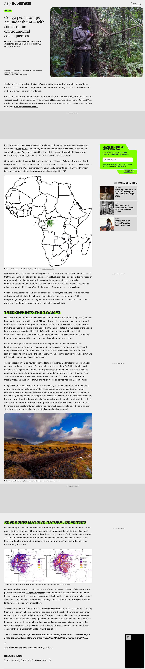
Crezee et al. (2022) (48, 269)
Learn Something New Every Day (113, 147)
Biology (26, 660)
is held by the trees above (26, 106)
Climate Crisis (41, 660)
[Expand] (127, 636)
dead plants (21, 148)
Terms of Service (110, 166)
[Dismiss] (141, 636)
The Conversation (35, 70)
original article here (78, 638)
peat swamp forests (30, 145)
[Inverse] (21, 3)
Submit (127, 171)
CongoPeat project (35, 592)
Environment (11, 660)
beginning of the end (54, 608)
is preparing (59, 84)
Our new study (66, 96)
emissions (74, 287)
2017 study (71, 392)
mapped (31, 324)
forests (39, 103)
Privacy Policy (122, 166)
